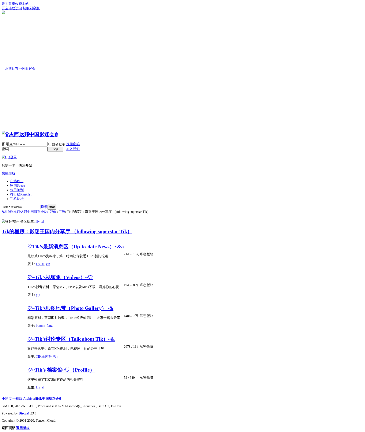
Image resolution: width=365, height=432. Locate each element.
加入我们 (73, 149)
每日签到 (17, 190)
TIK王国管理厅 (47, 356)
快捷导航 (8, 173)
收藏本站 (22, 3)
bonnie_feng (44, 325)
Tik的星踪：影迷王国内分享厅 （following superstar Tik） (67, 231)
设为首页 (8, 3)
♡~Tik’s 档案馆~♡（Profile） (61, 370)
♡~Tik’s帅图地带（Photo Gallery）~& (70, 308)
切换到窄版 (31, 8)
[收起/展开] (10, 221)
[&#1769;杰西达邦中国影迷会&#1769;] (30, 134)
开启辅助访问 (12, 8)
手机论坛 (17, 199)
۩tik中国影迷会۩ (48, 398)
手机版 (17, 398)
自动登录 (58, 144)
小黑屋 (7, 398)
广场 (16, 181)
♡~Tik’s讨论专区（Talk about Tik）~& (71, 339)
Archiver (29, 398)
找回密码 (73, 144)
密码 (5, 149)
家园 (17, 185)
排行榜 (20, 194)
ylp (48, 264)
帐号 (5, 144)
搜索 (44, 207)
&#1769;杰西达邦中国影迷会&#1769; (29, 211)
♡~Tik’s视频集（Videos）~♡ (60, 277)
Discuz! (24, 413)
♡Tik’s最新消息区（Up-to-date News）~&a (75, 246)
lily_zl (39, 221)
